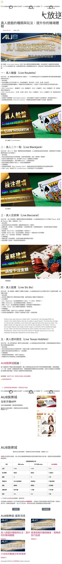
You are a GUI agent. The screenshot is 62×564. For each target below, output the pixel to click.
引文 (36, 332)
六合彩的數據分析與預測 (13, 553)
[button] (33, 2)
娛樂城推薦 (5, 379)
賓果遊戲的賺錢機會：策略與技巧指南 (45, 534)
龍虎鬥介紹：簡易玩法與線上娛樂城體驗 (19, 376)
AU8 (13, 561)
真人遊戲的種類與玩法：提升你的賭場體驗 (15, 534)
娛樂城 (5, 456)
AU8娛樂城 (7, 363)
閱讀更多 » (4, 539)
